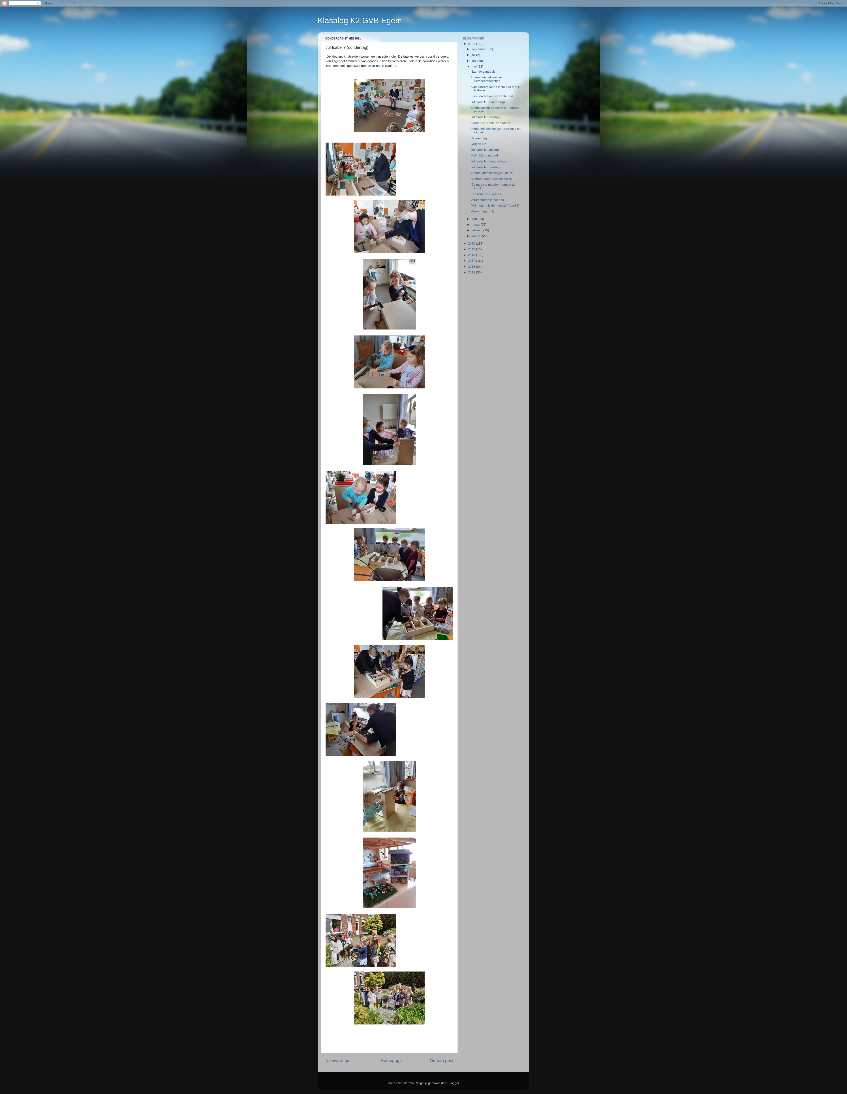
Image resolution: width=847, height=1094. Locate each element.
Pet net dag (479, 138)
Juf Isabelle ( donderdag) (488, 161)
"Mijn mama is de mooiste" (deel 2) (495, 205)
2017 (472, 260)
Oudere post (441, 1060)
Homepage (391, 1060)
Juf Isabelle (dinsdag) (486, 117)
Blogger (453, 1083)
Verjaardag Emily (482, 211)
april (475, 218)
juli (474, 54)
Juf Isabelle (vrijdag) (485, 149)
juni (474, 60)
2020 (472, 243)
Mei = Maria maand (484, 155)
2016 (472, 266)
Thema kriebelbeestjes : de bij (492, 173)
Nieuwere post (339, 1060)
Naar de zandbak (483, 71)
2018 (472, 255)
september (479, 49)
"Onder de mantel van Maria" (491, 123)
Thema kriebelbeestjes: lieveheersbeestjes (487, 79)
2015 (472, 272)
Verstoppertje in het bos (487, 199)
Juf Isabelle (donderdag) (488, 102)
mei (475, 66)
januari (477, 236)
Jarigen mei (479, 144)
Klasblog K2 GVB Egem (360, 20)
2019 (472, 249)
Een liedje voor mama (486, 194)
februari (477, 230)
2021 (472, 44)
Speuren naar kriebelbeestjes (491, 179)
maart (476, 224)
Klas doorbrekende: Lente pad (492, 96)
